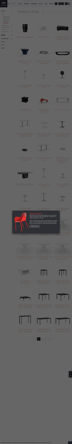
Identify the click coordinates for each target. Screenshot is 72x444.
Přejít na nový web (34, 226)
